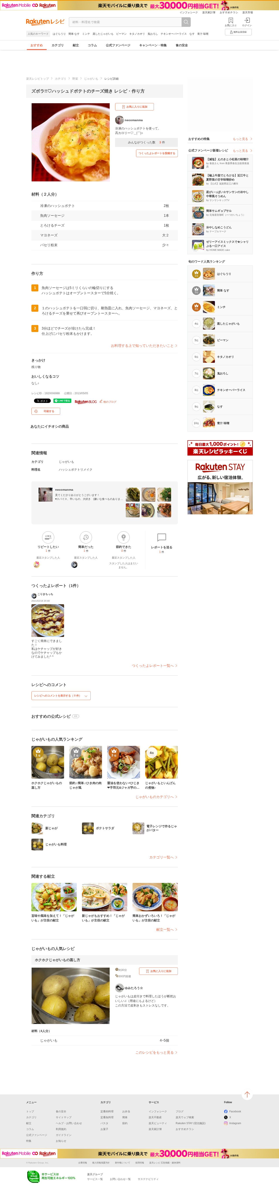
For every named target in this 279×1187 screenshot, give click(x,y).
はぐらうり (59, 33)
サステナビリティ (148, 1179)
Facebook (235, 1111)
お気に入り (231, 25)
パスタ (104, 1123)
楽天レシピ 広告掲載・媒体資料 (164, 1162)
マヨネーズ (49, 235)
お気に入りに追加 (136, 106)
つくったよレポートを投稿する (157, 153)
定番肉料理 (107, 1111)
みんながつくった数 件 (146, 142)
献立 (76, 45)
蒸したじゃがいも (103, 33)
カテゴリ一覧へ (161, 857)
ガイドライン (63, 1135)
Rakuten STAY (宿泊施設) (191, 1123)
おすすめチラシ (229, 12)
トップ (30, 1111)
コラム (92, 45)
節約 (125, 1123)
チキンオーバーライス (174, 33)
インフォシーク (189, 12)
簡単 (125, 1117)
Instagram (235, 1123)
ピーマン (121, 33)
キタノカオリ (137, 33)
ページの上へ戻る (247, 1094)
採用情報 (139, 1162)
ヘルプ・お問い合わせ (69, 1123)
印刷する (49, 411)
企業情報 (82, 1162)
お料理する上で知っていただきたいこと (142, 345)
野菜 (75, 78)
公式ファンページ (118, 45)
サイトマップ (63, 1117)
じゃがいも (91, 78)
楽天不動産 (155, 1117)
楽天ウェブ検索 (185, 1117)
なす (192, 33)
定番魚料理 (107, 1117)
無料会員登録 (240, 32)
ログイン (247, 25)
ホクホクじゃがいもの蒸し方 (57, 960)
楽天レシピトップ (37, 78)
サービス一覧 (95, 1179)
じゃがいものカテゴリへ (154, 797)
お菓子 (104, 1129)
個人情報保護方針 (101, 1162)
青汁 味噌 (202, 33)
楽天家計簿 (208, 12)
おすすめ (37, 45)
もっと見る (240, 138)
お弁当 (126, 1111)
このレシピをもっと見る (154, 1052)
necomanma (64, 489)
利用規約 (61, 1129)
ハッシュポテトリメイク (75, 469)
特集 (28, 1140)
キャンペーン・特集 (153, 45)
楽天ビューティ (158, 1123)
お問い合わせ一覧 (120, 1179)
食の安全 (182, 45)
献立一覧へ (165, 929)
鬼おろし (153, 33)
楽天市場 (247, 12)
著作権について (122, 1162)
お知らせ (61, 1140)
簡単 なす (74, 33)
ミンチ (86, 33)
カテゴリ (58, 45)
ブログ (180, 1111)
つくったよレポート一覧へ (153, 665)
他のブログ (109, 401)
